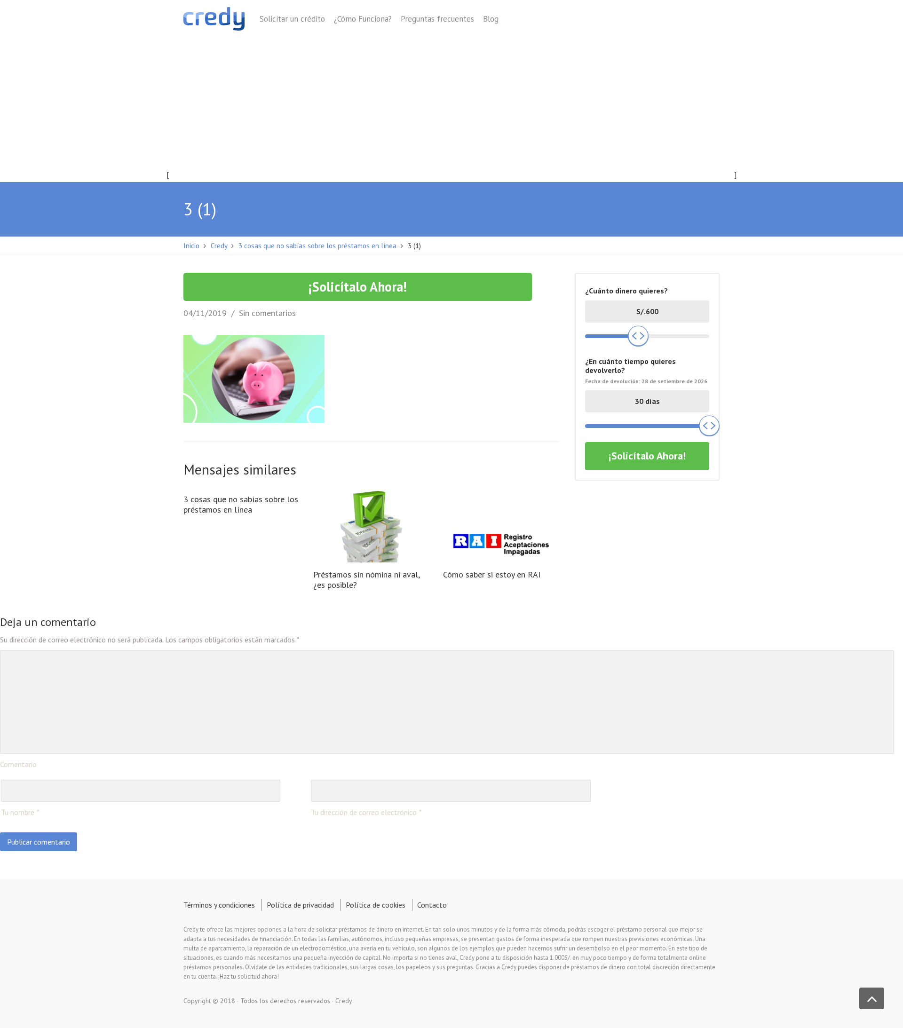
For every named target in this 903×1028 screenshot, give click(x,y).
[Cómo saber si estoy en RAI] (501, 524)
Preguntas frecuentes (437, 19)
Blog (491, 19)
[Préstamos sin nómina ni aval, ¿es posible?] (371, 524)
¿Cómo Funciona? (363, 19)
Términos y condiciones (219, 904)
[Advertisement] (451, 111)
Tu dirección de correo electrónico (364, 812)
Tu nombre (17, 812)
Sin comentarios (267, 313)
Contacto (432, 904)
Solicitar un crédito (292, 19)
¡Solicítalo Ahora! (358, 286)
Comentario (18, 764)
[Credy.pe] (214, 20)
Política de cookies (375, 904)
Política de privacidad (300, 904)
